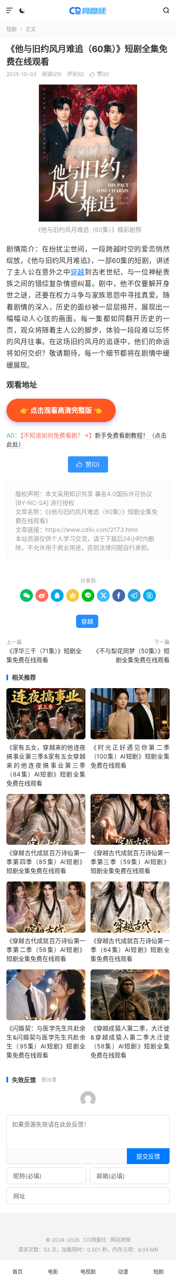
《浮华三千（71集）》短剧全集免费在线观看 (44, 655)
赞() (99, 74)
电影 (53, 1272)
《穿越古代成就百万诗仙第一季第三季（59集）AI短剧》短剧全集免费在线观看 (130, 861)
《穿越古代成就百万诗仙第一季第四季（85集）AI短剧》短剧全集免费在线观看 (45, 861)
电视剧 (88, 1272)
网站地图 (120, 1240)
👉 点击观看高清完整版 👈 (61, 410)
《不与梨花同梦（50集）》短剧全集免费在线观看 (131, 655)
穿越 (77, 272)
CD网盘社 (88, 11)
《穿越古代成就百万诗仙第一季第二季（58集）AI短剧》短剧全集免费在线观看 (45, 949)
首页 (17, 1272)
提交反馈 (148, 1156)
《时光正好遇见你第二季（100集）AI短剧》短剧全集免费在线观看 (130, 756)
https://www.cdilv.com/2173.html (91, 529)
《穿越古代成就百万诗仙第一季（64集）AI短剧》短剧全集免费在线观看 (130, 949)
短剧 (11, 29)
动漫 (123, 1272)
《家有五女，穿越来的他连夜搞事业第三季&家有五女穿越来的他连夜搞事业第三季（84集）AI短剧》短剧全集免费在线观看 (45, 765)
